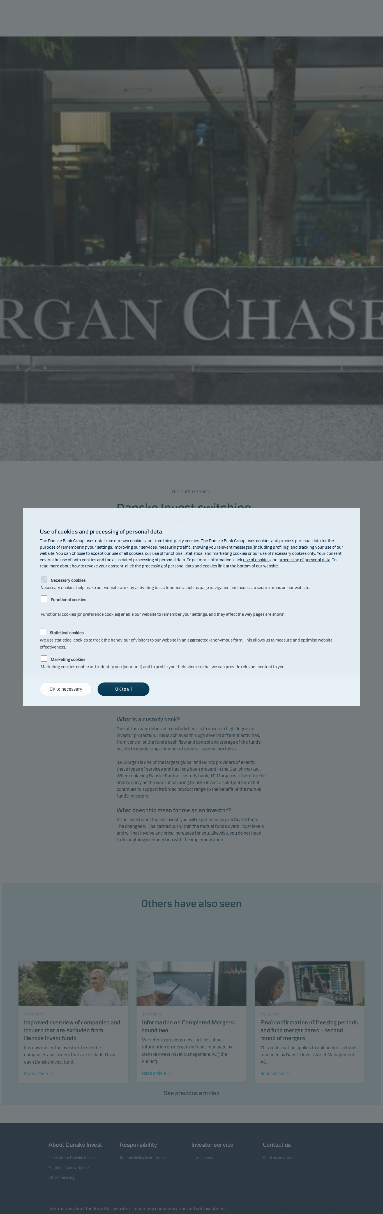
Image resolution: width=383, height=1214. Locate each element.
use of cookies (256, 559)
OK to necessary (66, 689)
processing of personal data (304, 559)
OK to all (123, 689)
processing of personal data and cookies (179, 566)
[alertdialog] (191, 607)
